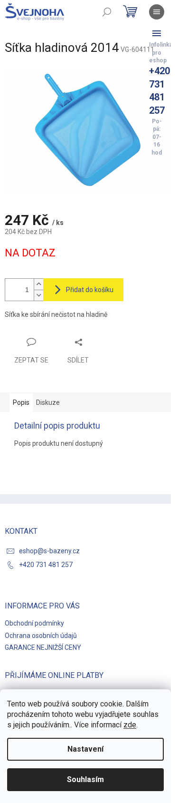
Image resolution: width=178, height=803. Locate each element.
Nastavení (85, 749)
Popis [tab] (21, 402)
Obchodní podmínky (34, 623)
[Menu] (156, 11)
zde (129, 724)
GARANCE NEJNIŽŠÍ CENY (43, 647)
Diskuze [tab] (48, 402)
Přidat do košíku (89, 290)
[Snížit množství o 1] (38, 295)
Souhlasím (85, 779)
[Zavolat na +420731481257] (156, 33)
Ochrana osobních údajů (41, 635)
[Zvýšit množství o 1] (38, 284)
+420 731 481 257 (46, 564)
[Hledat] (106, 11)
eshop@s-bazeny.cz (49, 551)
